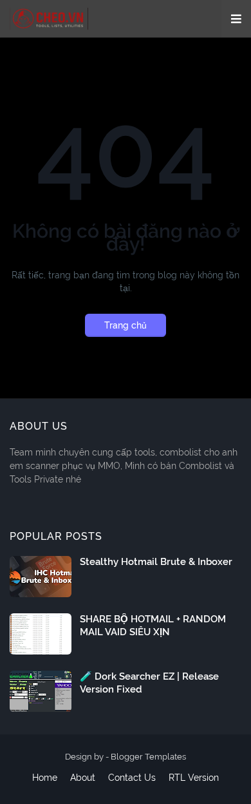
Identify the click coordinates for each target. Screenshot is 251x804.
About (82, 777)
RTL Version (194, 777)
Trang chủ (125, 325)
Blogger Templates (148, 756)
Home (44, 777)
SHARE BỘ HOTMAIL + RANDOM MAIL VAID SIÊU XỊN (153, 625)
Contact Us (132, 777)
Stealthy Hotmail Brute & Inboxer (156, 562)
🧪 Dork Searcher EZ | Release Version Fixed (149, 683)
